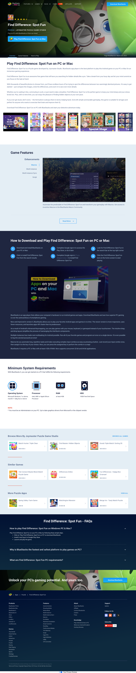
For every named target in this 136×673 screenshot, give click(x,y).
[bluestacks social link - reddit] (110, 615)
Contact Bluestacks (79, 610)
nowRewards (12, 624)
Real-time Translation (49, 621)
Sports (10, 651)
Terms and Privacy (13, 666)
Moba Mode (46, 610)
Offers (10, 617)
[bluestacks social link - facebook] (114, 615)
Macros (45, 617)
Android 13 (12, 621)
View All (124, 493)
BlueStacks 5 (12, 610)
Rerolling (45, 626)
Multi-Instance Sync (48, 615)
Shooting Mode (47, 608)
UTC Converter (47, 641)
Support (78, 4)
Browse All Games (120, 436)
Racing (11, 645)
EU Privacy (34, 666)
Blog (46, 4)
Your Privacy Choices (70, 672)
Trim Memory (46, 630)
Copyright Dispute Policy (25, 666)
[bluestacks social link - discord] (106, 615)
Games (37, 4)
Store (57, 4)
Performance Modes (48, 628)
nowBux (11, 619)
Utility (44, 639)
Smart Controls (47, 624)
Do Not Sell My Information (44, 666)
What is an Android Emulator (82, 625)
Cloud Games (12, 634)
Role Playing (12, 647)
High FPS (45, 635)
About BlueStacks (79, 606)
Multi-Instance (47, 612)
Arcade (11, 640)
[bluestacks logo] (14, 4)
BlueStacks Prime (14, 606)
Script (44, 632)
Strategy (11, 654)
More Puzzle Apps (17, 493)
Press (75, 615)
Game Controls (47, 606)
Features (27, 4)
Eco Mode (46, 619)
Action (10, 636)
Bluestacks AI (12, 612)
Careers (76, 612)
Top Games (12, 631)
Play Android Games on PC (81, 622)
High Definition (47, 637)
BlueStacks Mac (13, 608)
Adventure (12, 638)
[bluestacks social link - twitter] (118, 615)
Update (107, 606)
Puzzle (11, 30)
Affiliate (68, 4)
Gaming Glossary (79, 627)
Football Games (13, 656)
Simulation (12, 649)
